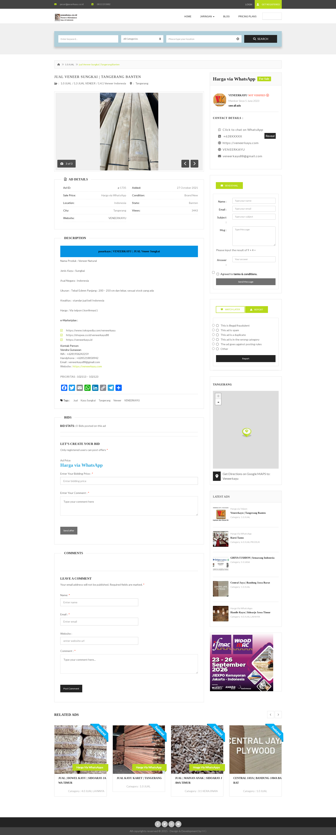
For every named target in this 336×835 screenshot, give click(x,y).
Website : (66, 633)
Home (187, 16)
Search (262, 38)
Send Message (245, 281)
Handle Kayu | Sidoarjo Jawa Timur (250, 612)
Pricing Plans (247, 16)
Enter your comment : (74, 492)
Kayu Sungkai (88, 400)
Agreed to (238, 274)
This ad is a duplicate (233, 334)
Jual (75, 400)
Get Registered (270, 4)
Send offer (68, 530)
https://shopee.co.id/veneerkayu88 (87, 335)
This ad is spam (229, 330)
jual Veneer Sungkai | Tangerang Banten (97, 77)
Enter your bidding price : (76, 473)
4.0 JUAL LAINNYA (250, 616)
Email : (65, 614)
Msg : (223, 230)
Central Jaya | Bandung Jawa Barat (250, 582)
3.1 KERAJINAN (149, 791)
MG (204, 831)
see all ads (234, 105)
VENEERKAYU (117, 218)
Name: (65, 595)
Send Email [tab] (231, 185)
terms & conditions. (245, 274)
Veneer (117, 400)
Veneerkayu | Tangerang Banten (248, 512)
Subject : (222, 220)
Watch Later (232, 309)
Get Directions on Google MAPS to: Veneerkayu (246, 476)
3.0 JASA (245, 562)
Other (224, 348)
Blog (226, 16)
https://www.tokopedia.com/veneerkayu (91, 330)
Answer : (222, 262)
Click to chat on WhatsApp (243, 129)
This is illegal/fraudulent (235, 325)
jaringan (206, 16)
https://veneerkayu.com (87, 366)
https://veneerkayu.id (79, 339)
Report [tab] (258, 309)
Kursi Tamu (237, 537)
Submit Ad (274, 16)
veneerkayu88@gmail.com (242, 156)
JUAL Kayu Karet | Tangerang (80, 778)
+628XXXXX (232, 136)
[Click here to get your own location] (238, 39)
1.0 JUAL (69, 64)
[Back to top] (323, 811)
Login (248, 4)
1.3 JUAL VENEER (84, 83)
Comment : (68, 650)
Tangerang (141, 83)
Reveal (270, 136)
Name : (222, 201)
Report (245, 358)
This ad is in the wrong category (239, 339)
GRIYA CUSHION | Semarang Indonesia (252, 557)
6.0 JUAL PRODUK (250, 542)
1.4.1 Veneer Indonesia (112, 83)
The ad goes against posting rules (241, 344)
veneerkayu (237, 95)
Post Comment (71, 688)
